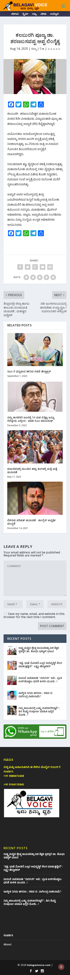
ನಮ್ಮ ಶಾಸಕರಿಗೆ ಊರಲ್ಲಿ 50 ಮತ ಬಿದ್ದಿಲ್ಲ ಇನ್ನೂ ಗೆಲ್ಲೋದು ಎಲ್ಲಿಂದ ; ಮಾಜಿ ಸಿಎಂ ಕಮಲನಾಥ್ (30, 419)
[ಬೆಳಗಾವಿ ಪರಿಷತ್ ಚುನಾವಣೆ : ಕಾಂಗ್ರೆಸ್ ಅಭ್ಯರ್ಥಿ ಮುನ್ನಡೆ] (35, 498)
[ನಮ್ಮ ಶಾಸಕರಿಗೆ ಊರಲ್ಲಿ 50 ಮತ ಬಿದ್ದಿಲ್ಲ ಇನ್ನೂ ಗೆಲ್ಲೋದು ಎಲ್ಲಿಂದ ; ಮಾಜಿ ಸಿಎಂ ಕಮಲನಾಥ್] (35, 396)
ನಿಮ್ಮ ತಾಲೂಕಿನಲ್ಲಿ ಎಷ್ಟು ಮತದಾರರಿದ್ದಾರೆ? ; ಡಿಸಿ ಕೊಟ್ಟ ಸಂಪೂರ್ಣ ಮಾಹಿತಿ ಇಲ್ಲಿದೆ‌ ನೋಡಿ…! (39, 711)
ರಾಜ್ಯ (34, 14)
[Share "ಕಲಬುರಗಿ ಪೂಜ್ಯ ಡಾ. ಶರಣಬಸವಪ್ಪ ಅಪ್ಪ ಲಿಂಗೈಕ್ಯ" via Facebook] (20, 267)
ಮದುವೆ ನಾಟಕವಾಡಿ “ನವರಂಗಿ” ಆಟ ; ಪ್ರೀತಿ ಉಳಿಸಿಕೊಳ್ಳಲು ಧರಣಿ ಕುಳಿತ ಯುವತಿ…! (40, 679)
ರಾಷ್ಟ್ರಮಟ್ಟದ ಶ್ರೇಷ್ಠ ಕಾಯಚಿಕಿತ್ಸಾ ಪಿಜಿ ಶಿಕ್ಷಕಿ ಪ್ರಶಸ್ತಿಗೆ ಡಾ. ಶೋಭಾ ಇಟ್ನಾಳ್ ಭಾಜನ (38, 649)
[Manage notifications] (61, 967)
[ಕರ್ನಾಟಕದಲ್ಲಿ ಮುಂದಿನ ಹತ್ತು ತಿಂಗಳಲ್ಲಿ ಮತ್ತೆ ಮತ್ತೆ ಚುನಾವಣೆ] (35, 446)
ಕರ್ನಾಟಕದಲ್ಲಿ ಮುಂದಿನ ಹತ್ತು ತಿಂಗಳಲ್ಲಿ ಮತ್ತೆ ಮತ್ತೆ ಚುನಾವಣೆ (32, 470)
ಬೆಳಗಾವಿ (14, 14)
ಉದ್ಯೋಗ (54, 14)
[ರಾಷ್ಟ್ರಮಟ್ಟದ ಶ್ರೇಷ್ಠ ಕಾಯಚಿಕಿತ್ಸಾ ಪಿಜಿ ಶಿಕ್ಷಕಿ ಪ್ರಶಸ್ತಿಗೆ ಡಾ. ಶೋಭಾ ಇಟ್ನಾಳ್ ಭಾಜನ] (12, 650)
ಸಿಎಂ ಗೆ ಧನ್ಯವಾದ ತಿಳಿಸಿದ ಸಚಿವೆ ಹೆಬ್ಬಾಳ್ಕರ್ (29, 371)
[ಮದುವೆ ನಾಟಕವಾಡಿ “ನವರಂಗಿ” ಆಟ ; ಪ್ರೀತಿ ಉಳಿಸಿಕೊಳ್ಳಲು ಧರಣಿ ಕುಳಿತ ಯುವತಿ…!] (12, 680)
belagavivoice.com (38, 965)
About (8, 944)
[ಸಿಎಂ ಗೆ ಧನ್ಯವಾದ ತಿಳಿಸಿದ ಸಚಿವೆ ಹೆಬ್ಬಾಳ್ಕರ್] (35, 349)
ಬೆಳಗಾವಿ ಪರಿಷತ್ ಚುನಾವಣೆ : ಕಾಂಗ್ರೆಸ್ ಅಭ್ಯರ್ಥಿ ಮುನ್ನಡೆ (31, 521)
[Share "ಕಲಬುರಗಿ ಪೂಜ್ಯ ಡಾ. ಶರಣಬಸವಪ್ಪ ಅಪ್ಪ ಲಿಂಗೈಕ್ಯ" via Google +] (35, 267)
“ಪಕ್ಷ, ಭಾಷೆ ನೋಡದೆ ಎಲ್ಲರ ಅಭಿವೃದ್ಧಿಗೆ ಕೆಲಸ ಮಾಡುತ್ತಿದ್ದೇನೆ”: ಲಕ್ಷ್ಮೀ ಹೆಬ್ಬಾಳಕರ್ (40, 664)
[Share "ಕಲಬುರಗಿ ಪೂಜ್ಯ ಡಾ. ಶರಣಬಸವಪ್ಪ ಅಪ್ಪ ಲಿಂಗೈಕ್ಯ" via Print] (50, 267)
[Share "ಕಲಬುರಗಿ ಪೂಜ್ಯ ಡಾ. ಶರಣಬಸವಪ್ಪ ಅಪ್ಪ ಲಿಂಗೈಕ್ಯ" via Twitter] (27, 267)
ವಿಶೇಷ (43, 14)
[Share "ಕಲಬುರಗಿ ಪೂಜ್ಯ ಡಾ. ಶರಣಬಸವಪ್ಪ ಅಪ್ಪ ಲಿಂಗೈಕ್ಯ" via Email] (42, 267)
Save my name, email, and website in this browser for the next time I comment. (34, 615)
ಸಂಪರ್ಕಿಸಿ (8, 935)
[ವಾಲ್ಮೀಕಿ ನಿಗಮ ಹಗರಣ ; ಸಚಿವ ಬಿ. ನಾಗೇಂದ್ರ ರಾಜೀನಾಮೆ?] (12, 695)
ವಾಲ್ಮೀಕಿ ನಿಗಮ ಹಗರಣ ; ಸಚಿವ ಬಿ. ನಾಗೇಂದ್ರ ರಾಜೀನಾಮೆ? (35, 694)
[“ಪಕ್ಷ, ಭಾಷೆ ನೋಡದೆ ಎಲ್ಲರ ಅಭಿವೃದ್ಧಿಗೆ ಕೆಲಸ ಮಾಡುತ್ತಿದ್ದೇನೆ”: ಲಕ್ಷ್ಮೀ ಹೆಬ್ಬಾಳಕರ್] (12, 665)
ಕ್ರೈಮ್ (25, 14)
